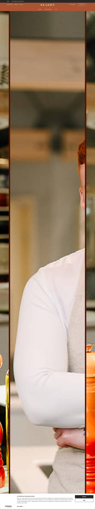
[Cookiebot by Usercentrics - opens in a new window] (8, 506)
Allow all (84, 496)
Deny (84, 500)
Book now (82, 4)
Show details (20, 506)
